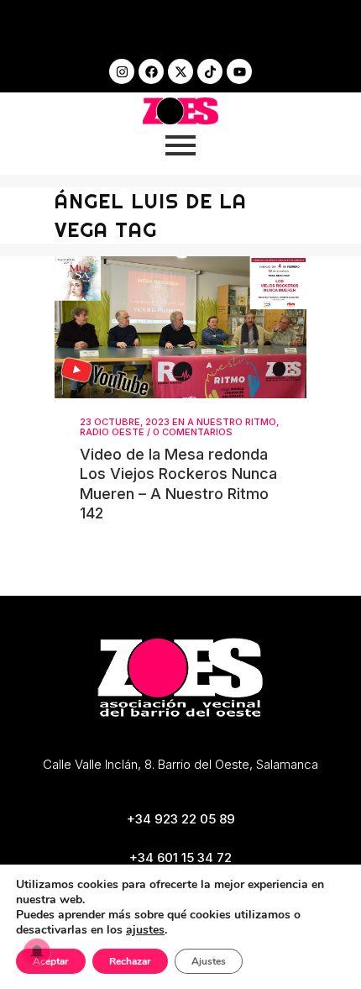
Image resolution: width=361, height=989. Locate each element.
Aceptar (51, 961)
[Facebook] (151, 71)
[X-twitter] (180, 71)
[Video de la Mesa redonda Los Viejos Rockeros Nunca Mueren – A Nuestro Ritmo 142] (180, 327)
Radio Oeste (112, 432)
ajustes (145, 930)
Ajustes (208, 961)
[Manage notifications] (37, 952)
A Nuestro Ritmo (231, 422)
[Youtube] (239, 71)
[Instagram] (121, 71)
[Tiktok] (209, 71)
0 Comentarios (193, 432)
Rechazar (130, 961)
